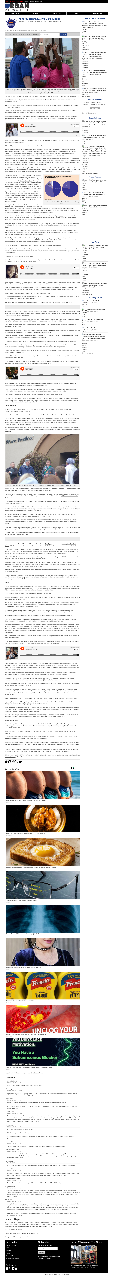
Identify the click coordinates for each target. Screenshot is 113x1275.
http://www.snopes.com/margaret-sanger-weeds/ (20, 1133)
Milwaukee (38, 153)
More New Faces (87, 294)
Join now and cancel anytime (13, 1230)
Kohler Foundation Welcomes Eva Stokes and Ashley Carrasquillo (98, 285)
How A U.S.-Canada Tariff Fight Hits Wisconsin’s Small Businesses (98, 38)
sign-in (24, 1233)
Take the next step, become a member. (49, 1256)
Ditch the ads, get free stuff (45, 1258)
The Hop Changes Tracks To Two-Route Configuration (97, 89)
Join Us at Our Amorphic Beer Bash (14, 1)
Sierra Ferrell (91, 328)
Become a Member (95, 99)
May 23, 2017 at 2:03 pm (14, 1163)
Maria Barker (9, 384)
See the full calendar (87, 353)
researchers (70, 667)
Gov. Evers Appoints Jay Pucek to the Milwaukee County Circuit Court (98, 247)
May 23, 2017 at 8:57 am (14, 1100)
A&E (76, 13)
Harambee (26, 256)
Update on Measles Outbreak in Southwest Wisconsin (97, 122)
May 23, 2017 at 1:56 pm (14, 1151)
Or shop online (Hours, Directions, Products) (83, 1267)
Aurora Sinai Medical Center (24, 726)
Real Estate (15, 13)
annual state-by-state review (61, 514)
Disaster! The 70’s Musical (95, 301)
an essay (67, 604)
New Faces (95, 242)
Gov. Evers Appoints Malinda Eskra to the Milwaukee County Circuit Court (98, 265)
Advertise (8, 1250)
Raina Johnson (9, 345)
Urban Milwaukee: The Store (86, 1242)
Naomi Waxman (10, 30)
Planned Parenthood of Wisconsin (43, 383)
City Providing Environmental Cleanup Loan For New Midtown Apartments (97, 23)
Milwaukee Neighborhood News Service (24, 30)
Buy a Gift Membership (89, 113)
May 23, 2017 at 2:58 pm (14, 1180)
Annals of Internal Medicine (61, 549)
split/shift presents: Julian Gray (96, 309)
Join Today (95, 108)
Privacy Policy (9, 1256)
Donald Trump (62, 170)
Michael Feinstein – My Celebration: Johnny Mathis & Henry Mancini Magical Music (96, 336)
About (7, 1248)
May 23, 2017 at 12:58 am (14, 1090)
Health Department (47, 153)
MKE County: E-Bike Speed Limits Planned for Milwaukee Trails (98, 72)
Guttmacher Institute (26, 181)
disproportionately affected (12, 151)
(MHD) (55, 153)
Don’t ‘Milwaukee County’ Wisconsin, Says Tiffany (96, 193)
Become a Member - (29, 1)
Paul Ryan (48, 544)
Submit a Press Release (12, 1258)
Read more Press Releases (90, 173)
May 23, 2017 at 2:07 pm (14, 1170)
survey (61, 216)
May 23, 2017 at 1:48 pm (14, 1143)
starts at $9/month (38, 1226)
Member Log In (38, 1)
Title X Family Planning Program (47, 562)
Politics (35, 13)
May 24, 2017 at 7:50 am (14, 1201)
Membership (97, 13)
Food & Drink (56, 13)
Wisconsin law (13, 527)
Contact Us (31, 1237)
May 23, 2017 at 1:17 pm (14, 1126)
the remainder (18, 184)
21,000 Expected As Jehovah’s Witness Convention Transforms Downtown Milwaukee (98, 55)
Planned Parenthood (64, 428)
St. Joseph (45, 240)
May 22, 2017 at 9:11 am (14, 1082)
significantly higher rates (45, 663)
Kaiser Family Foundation (50, 225)
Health (14, 1073)
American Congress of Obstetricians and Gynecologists (23, 549)
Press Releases (95, 118)
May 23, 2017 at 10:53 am (14, 1113)
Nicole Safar (46, 415)
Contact (8, 1253)
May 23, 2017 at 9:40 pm (14, 1188)
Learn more (48, 1226)
